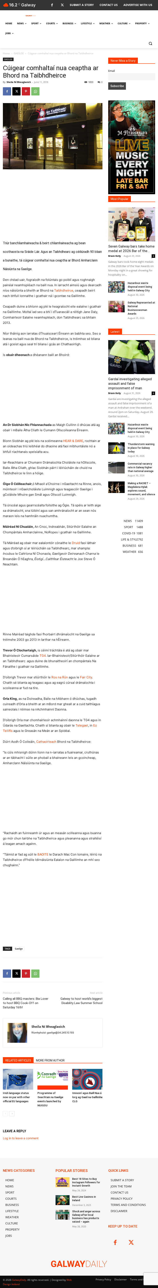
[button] (150, 43)
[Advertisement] (52, 203)
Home (6, 53)
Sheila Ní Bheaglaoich (19, 82)
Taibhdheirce (63, 290)
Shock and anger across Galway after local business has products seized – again (86, 1216)
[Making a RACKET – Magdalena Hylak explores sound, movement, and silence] (116, 487)
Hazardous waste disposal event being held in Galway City (140, 287)
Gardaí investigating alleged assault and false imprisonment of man (130, 383)
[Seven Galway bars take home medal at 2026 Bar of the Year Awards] (131, 224)
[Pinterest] (26, 91)
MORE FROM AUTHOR (50, 1060)
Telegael (82, 725)
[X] (62, 5)
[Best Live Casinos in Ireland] (63, 1200)
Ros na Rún (59, 677)
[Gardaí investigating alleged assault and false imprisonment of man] (131, 357)
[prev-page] (5, 1113)
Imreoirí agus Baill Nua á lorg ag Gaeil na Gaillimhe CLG (87, 1097)
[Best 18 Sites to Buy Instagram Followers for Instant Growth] (63, 1182)
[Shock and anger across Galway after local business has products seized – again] (63, 1215)
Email (111, 71)
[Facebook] (52, 5)
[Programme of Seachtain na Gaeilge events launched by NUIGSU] (52, 1079)
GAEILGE (19, 53)
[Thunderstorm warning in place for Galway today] (116, 448)
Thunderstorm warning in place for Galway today (141, 448)
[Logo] (31, 15)
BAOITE (42, 854)
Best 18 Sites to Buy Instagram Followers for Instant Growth (86, 1182)
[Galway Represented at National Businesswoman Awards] (116, 306)
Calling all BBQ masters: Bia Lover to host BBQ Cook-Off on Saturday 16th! (25, 1003)
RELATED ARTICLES (18, 1060)
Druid (76, 543)
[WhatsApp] (35, 91)
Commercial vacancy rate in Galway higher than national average (140, 467)
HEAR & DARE (73, 441)
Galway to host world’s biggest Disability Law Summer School (81, 1001)
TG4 (43, 656)
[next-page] (12, 1113)
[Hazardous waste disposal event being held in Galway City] (116, 287)
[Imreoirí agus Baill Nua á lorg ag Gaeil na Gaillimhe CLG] (87, 1079)
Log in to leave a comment (20, 1138)
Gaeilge (19, 948)
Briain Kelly (114, 255)
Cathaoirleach (46, 742)
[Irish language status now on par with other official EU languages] (18, 1079)
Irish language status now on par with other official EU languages (16, 1097)
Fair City (86, 677)
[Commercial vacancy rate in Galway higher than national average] (116, 467)
